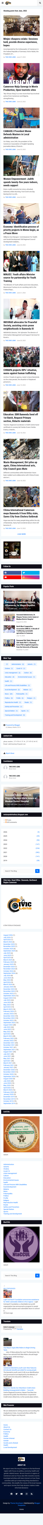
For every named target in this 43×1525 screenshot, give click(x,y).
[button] (2, 3)
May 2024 (7, 980)
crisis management (12, 673)
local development (12, 689)
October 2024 (8, 971)
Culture (28, 673)
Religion (31, 698)
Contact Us (7, 1429)
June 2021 (7, 1056)
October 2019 (8, 1101)
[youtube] (12, 577)
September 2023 (9, 996)
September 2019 (9, 1103)
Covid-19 (21, 668)
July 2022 (6, 1027)
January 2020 (8, 1094)
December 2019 (9, 1097)
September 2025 (9, 951)
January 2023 (8, 1014)
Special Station (11, 711)
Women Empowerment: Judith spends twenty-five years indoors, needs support (20, 182)
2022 (21, 848)
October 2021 (8, 1047)
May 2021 (7, 1058)
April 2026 (7, 940)
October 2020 (8, 1074)
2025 (21, 836)
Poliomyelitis (21, 694)
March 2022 (7, 1036)
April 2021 (7, 1061)
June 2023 (7, 1002)
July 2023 (6, 1000)
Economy (6, 1432)
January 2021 (8, 1067)
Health (5, 1436)
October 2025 (8, 949)
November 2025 (9, 946)
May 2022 (7, 1032)
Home (5, 1425)
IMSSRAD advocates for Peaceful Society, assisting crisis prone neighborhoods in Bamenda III (20, 325)
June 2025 (7, 955)
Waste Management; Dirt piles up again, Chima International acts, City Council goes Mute (20, 465)
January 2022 (8, 1040)
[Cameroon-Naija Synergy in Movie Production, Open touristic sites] (21, 73)
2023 (21, 844)
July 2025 (6, 953)
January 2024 (8, 987)
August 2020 (8, 1079)
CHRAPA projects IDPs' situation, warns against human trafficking (20, 372)
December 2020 (9, 1070)
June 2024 (7, 978)
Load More (21, 534)
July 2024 (6, 975)
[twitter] (31, 573)
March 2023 (7, 1009)
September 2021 (9, 1050)
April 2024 (7, 982)
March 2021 (7, 1063)
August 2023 (8, 998)
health (8, 681)
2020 (21, 856)
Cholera (9, 668)
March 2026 (7, 942)
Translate (19, 1329)
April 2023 (7, 1007)
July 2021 (6, 1054)
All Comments (12, 822)
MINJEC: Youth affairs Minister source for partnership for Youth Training (19, 277)
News (8, 694)
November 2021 (9, 1045)
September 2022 (9, 1022)
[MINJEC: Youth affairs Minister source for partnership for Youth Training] (21, 261)
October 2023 (8, 993)
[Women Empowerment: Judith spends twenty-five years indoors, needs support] (21, 165)
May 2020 (7, 1085)
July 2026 (6, 937)
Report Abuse (10, 753)
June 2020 (7, 1083)
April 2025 (7, 957)
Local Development (10, 1447)
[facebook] (12, 573)
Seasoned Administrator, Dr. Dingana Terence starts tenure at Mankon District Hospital (27, 617)
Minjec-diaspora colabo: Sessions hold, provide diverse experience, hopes (20, 42)
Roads (28, 702)
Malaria (27, 689)
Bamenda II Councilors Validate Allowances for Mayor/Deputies (20, 604)
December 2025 (9, 944)
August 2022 (8, 1025)
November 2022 (9, 1018)
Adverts (32, 664)
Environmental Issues (26, 677)
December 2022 (9, 1016)
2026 (21, 832)
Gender (6, 1441)
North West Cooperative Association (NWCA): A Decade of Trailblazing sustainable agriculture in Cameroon (27, 629)
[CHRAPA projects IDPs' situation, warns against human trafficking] (21, 357)
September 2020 (9, 1076)
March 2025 (7, 960)
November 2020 (9, 1072)
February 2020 (8, 1092)
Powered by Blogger (13, 725)
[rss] (32, 1494)
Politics (9, 698)
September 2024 (9, 973)
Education (9, 677)
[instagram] (31, 577)
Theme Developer (16, 1503)
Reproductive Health (13, 702)
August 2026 (8, 935)
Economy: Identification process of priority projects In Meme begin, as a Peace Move (21, 230)
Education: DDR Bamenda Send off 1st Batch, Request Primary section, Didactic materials (20, 417)
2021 (21, 852)
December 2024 (9, 967)
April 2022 (7, 1034)
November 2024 (9, 969)
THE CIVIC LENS (14, 767)
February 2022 (8, 1038)
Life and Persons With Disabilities (17, 685)
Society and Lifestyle (10, 1443)
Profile (20, 698)
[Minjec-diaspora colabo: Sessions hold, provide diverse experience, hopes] (21, 25)
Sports (25, 711)
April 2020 (7, 1088)
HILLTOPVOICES (9, 1288)
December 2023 (9, 989)
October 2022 (8, 1020)
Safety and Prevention (13, 706)
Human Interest (9, 1438)
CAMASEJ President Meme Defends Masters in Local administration (17, 134)
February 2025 (8, 962)
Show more (12, 769)
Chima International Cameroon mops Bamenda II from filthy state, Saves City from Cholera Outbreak (20, 513)
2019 (21, 860)
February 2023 (8, 1011)
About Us (6, 1427)
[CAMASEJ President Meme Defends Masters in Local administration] (21, 118)
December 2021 (9, 1043)
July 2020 (6, 1081)
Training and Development (15, 715)
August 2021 (8, 1052)
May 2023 (7, 1005)
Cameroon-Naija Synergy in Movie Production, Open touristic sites (20, 88)
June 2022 (7, 1029)
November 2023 (9, 991)
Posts (9, 820)
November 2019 (9, 1099)
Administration (18, 664)
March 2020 (7, 1090)
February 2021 (8, 1065)
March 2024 (7, 984)
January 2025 (8, 964)
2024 (21, 840)
